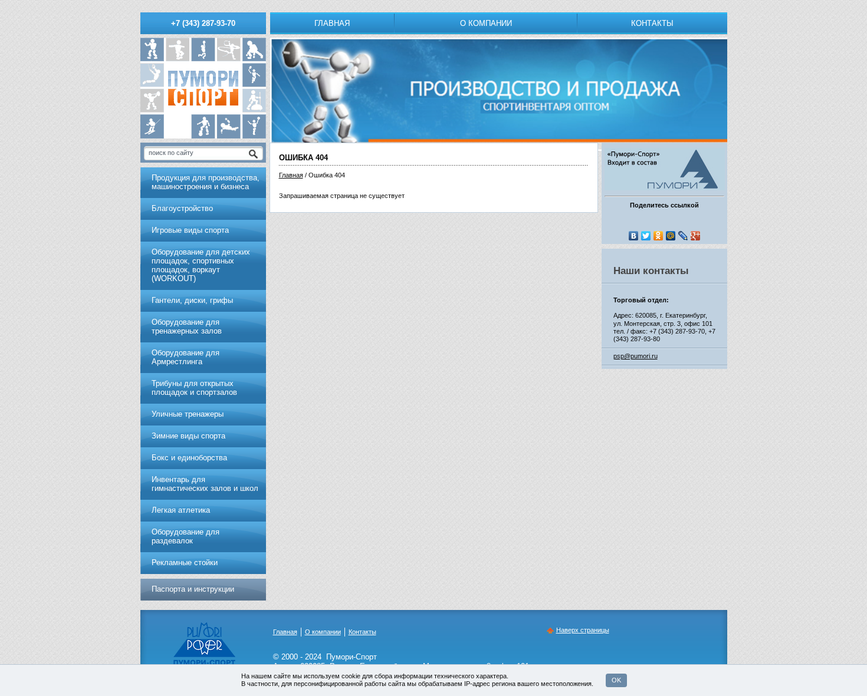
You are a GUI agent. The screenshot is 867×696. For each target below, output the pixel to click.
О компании (486, 23)
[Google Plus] (695, 235)
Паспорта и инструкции (193, 589)
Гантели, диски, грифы (192, 300)
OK (616, 680)
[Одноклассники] (658, 235)
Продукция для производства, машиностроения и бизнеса (206, 182)
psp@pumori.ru (635, 355)
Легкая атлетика (181, 510)
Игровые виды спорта (190, 230)
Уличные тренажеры (188, 414)
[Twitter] (646, 235)
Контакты (652, 23)
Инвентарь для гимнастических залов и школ (205, 484)
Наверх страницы (582, 630)
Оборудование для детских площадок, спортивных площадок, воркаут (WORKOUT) (201, 265)
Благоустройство (182, 208)
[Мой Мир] (671, 235)
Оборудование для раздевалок (185, 536)
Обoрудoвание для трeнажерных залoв (187, 326)
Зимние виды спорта (188, 435)
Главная (332, 23)
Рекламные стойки (185, 562)
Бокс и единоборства (189, 457)
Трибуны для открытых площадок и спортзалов (194, 388)
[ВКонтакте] (634, 235)
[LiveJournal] (683, 235)
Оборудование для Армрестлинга (185, 357)
